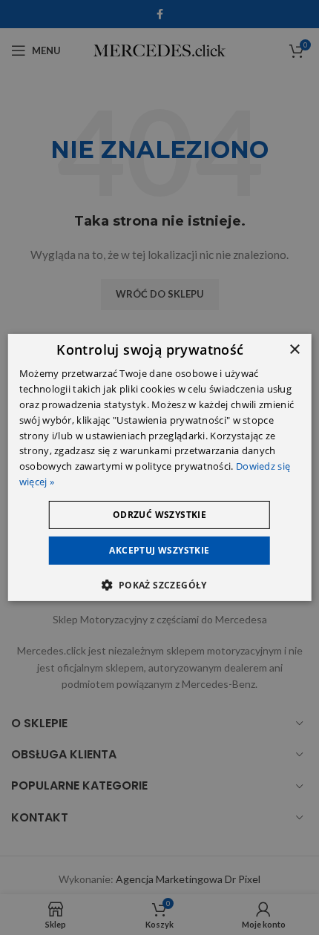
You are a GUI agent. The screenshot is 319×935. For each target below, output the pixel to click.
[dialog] (160, 467)
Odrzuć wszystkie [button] (159, 514)
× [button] (294, 349)
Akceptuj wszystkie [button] (159, 550)
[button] (159, 585)
